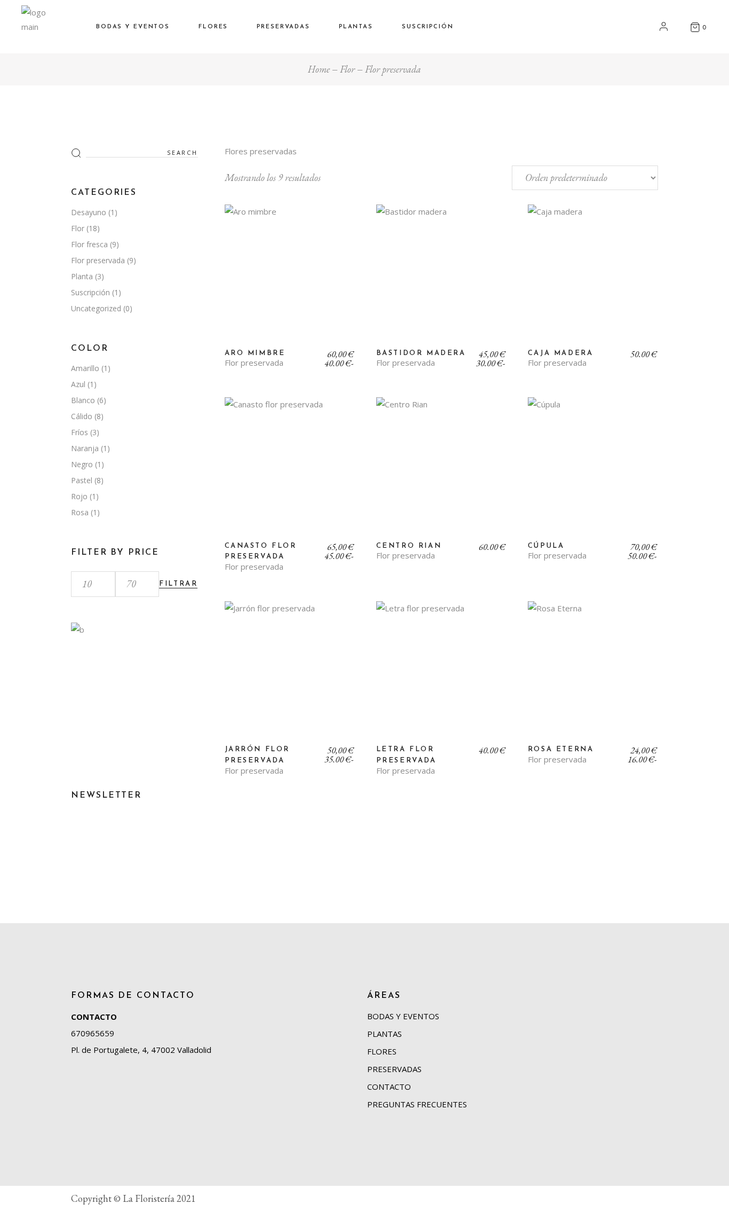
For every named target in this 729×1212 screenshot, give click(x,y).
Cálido (81, 416)
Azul (78, 384)
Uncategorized (96, 308)
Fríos (79, 432)
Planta (82, 276)
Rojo (79, 496)
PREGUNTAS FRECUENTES (417, 1104)
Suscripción (90, 292)
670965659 (92, 1033)
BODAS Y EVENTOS (403, 1016)
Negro (82, 464)
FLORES (382, 1051)
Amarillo (85, 368)
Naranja (85, 448)
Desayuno (88, 212)
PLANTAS (384, 1033)
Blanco (83, 400)
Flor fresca (89, 244)
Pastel (81, 480)
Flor (77, 228)
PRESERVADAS (394, 1069)
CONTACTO (94, 1016)
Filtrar (178, 583)
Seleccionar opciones (289, 277)
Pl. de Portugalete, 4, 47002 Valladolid (141, 1049)
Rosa (80, 512)
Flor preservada (254, 363)
